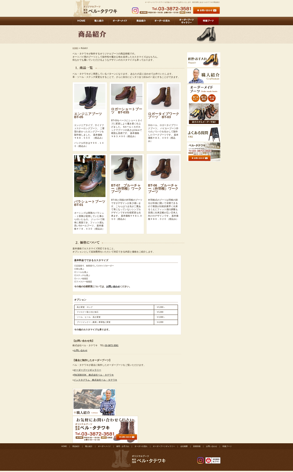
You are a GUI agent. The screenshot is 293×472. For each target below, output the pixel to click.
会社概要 (184, 446)
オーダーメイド (104, 446)
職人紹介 (88, 446)
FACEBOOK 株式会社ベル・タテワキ (94, 375)
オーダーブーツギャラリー (87, 370)
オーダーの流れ (141, 446)
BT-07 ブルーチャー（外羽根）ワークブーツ (126, 188)
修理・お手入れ (122, 446)
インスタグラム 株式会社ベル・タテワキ (95, 380)
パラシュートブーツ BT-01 (91, 203)
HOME (75, 48)
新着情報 (197, 446)
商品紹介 (76, 446)
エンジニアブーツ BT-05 (89, 115)
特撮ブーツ (227, 446)
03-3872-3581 (111, 345)
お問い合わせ (113, 286)
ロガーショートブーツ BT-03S (126, 110)
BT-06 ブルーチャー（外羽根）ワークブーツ (163, 188)
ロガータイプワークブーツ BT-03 (163, 115)
